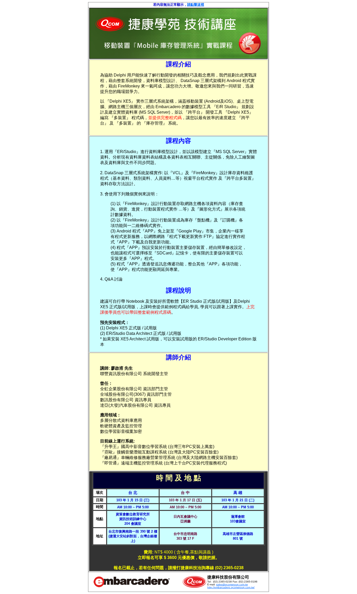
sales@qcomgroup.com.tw (232, 584)
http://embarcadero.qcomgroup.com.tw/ (231, 587)
